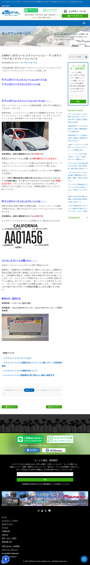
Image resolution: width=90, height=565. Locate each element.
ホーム (56, 34)
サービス (5, 528)
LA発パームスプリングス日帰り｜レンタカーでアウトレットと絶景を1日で (78, 147)
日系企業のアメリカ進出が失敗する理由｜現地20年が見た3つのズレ (78, 138)
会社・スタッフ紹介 (9, 538)
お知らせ (5, 535)
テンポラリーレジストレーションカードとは (25, 79)
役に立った (29, 390)
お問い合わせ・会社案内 (11, 546)
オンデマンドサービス (69, 34)
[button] (5, 559)
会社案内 (33, 450)
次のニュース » (54, 407)
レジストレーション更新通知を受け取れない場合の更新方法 (29, 375)
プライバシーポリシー (10, 550)
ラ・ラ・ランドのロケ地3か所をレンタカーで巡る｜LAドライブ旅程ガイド (78, 156)
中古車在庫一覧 (76, 16)
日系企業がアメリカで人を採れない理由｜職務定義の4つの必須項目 (78, 128)
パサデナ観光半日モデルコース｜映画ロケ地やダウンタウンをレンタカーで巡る (78, 208)
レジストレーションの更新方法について (20, 371)
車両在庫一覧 (7, 542)
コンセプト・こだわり (10, 521)
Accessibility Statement (10, 553)
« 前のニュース (9, 407)
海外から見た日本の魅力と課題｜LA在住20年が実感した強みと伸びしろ (78, 199)
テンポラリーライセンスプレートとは (22, 84)
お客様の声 (6, 531)
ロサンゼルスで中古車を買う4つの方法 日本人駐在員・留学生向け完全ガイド (78, 166)
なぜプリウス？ (7, 524)
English (7, 6)
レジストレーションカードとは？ (18, 358)
